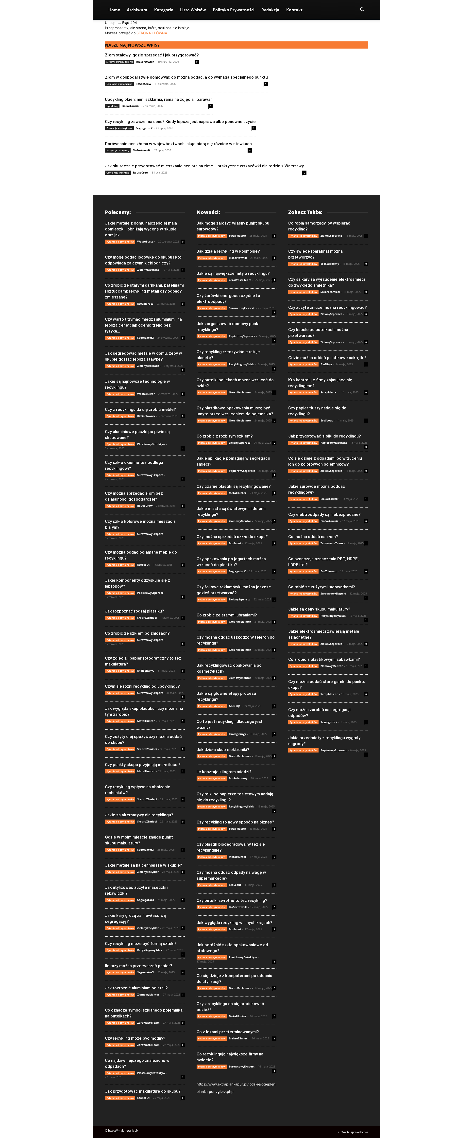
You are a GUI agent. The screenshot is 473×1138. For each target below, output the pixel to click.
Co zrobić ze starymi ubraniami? (227, 615)
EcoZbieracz (145, 303)
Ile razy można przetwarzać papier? (138, 965)
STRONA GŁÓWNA (151, 33)
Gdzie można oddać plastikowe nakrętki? (327, 357)
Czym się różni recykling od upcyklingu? (142, 686)
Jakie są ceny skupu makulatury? (319, 609)
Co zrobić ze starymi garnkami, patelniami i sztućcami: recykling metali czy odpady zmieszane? (144, 291)
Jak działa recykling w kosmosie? (228, 251)
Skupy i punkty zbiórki (119, 61)
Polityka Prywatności (233, 10)
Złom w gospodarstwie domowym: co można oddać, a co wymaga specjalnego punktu (186, 77)
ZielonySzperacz (148, 269)
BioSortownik (145, 61)
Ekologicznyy (145, 670)
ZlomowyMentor (148, 994)
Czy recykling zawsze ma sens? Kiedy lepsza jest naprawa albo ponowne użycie (180, 121)
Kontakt (294, 10)
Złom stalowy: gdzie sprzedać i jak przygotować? (152, 55)
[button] (362, 10)
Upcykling (112, 106)
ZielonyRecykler (148, 872)
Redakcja (270, 10)
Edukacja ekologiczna (119, 84)
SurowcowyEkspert (150, 475)
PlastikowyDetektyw (151, 444)
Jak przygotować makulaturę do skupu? (143, 1091)
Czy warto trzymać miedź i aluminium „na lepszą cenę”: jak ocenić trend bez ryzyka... (143, 325)
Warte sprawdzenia (354, 1132)
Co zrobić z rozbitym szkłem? (225, 436)
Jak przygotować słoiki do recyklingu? (324, 436)
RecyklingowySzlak (149, 950)
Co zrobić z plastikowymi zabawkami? (324, 659)
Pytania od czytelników (120, 241)
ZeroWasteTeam (148, 1022)
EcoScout (143, 564)
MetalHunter (146, 721)
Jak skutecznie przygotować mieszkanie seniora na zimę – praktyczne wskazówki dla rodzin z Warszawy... (205, 165)
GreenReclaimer (240, 392)
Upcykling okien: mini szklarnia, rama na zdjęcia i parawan (159, 99)
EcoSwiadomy (238, 778)
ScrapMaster (237, 235)
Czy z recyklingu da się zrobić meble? (140, 409)
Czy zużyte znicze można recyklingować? (327, 307)
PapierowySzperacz (150, 593)
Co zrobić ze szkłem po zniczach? (137, 633)
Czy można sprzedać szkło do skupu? (232, 536)
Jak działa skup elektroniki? (223, 749)
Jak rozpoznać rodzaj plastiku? (134, 611)
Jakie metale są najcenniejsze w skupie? (143, 865)
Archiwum (137, 10)
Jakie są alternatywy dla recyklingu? (139, 814)
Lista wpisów (193, 10)
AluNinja (234, 706)
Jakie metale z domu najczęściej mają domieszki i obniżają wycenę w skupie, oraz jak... (141, 229)
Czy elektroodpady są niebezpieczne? (324, 514)
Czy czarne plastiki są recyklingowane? (234, 486)
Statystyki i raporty (117, 150)
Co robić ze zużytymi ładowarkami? (321, 586)
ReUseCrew (143, 84)
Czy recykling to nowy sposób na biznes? (235, 822)
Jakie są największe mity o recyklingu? (233, 273)
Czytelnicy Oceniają (118, 172)
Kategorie (163, 10)
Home (114, 10)
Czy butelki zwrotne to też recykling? (232, 900)
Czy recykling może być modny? (135, 1038)
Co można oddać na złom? (313, 536)
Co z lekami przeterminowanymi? (228, 1031)
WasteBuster (146, 241)
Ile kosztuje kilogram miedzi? (224, 771)
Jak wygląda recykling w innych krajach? (234, 922)
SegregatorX (144, 128)
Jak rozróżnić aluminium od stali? (136, 987)
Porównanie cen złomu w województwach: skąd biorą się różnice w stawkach (178, 143)
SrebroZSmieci (147, 617)
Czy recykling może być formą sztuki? (141, 943)
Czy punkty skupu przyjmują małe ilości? (143, 764)
